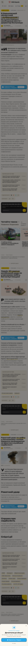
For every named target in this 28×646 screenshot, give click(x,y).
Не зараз (14, 643)
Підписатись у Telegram (15, 640)
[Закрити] (26, 626)
